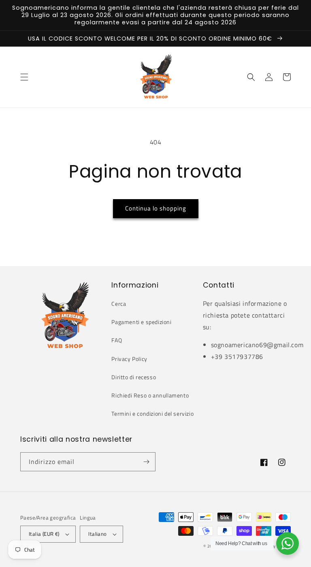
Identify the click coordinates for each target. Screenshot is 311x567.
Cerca (118, 303)
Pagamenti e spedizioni (141, 322)
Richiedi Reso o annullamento (150, 395)
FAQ (116, 340)
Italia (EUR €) (44, 534)
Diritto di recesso (133, 377)
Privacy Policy (129, 358)
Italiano (97, 534)
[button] (24, 77)
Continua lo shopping (155, 208)
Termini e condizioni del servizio (152, 413)
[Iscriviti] (146, 461)
